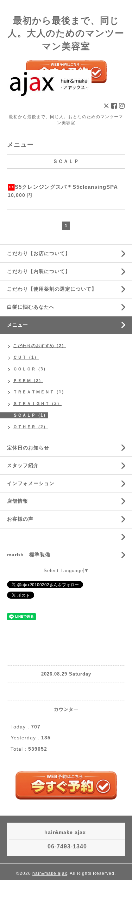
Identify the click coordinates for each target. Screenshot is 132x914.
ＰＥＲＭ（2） (28, 380)
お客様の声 (20, 519)
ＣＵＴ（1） (26, 357)
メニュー (17, 325)
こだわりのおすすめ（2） (39, 345)
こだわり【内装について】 (38, 271)
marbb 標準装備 (28, 554)
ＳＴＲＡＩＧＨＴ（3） (37, 403)
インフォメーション (31, 483)
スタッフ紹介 (23, 465)
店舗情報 (17, 501)
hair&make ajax (49, 873)
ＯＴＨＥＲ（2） (30, 426)
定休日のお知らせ (28, 447)
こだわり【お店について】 (38, 253)
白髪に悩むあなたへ (31, 307)
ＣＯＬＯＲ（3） (30, 369)
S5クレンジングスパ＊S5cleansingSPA (66, 187)
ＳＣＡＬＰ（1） (30, 415)
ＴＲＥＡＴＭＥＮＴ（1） (39, 391)
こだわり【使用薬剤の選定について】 (52, 289)
